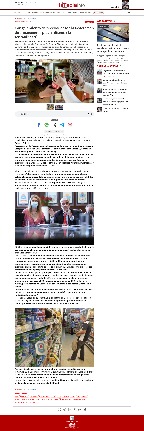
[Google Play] (119, 7)
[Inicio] (16, 3)
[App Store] (116, 7)
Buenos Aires (37, 12)
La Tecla (24, 18)
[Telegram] (64, 409)
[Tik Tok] (85, 409)
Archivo (88, 12)
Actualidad (18, 12)
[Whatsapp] (59, 409)
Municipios (57, 12)
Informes (27, 12)
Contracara (98, 12)
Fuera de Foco (78, 12)
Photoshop (67, 12)
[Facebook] (69, 409)
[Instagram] (80, 409)
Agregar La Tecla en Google (55, 131)
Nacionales (47, 12)
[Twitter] (75, 409)
